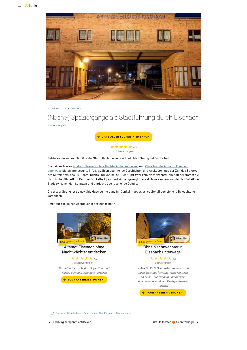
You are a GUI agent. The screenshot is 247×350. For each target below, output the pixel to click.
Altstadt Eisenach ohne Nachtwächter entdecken (106, 166)
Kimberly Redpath (57, 125)
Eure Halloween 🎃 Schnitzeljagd (173, 322)
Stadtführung (106, 313)
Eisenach (61, 313)
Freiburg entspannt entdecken (72, 322)
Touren (77, 108)
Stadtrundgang (123, 313)
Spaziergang (91, 313)
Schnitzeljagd (74, 313)
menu (19, 6)
